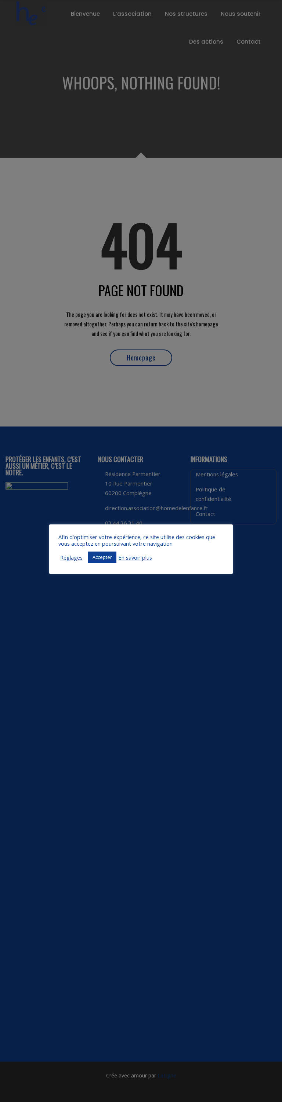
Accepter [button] (102, 557)
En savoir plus (135, 557)
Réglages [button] (71, 557)
